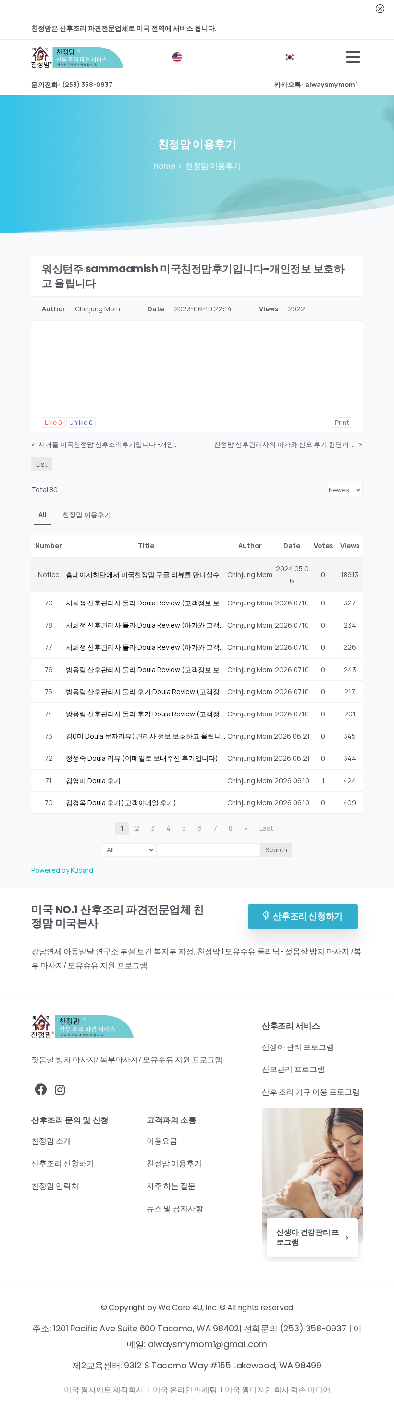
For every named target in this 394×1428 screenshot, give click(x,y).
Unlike (81, 422)
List (42, 463)
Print (342, 422)
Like (53, 422)
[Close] (380, 8)
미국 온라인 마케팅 (186, 1389)
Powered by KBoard (62, 869)
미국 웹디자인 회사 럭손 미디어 (278, 1389)
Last (266, 828)
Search (276, 849)
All (42, 514)
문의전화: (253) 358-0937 (71, 84)
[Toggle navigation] (353, 57)
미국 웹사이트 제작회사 (104, 1389)
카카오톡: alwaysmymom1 (316, 84)
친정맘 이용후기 (86, 514)
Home (164, 165)
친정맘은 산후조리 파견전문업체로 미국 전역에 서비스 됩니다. (124, 28)
